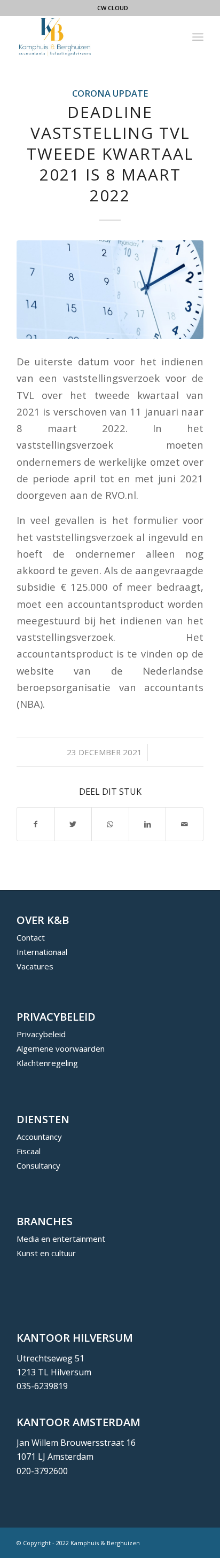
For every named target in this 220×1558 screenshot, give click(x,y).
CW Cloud (112, 8)
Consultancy (38, 1165)
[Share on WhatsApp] (110, 824)
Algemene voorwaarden (61, 1048)
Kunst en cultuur (46, 1253)
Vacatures (35, 966)
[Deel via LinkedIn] (147, 824)
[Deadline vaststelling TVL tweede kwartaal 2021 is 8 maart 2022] (110, 289)
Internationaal (42, 951)
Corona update (110, 93)
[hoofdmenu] (197, 37)
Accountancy (39, 1136)
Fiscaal (29, 1151)
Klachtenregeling (47, 1063)
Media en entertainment (61, 1238)
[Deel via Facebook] (35, 824)
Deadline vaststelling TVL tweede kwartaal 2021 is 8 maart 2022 (110, 153)
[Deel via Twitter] (73, 824)
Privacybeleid (41, 1034)
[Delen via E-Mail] (184, 824)
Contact (31, 937)
